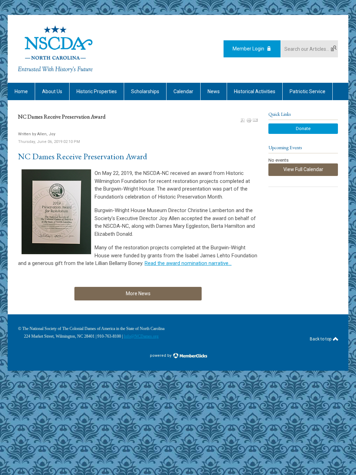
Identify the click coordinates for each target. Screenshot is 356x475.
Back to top (321, 339)
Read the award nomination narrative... (188, 263)
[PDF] (242, 120)
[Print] (249, 120)
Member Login (248, 48)
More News (138, 293)
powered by (161, 355)
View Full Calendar (303, 169)
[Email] (255, 120)
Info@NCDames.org (141, 336)
